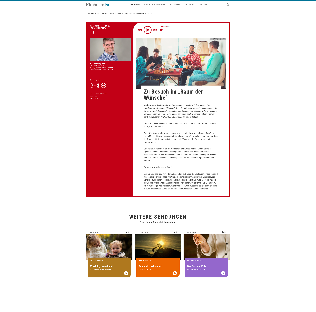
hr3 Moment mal (114, 13)
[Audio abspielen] (126, 273)
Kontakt (202, 5)
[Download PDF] (91, 98)
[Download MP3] (96, 98)
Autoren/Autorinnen (155, 5)
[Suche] (228, 4)
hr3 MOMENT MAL (98, 28)
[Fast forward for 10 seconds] (155, 30)
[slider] (161, 30)
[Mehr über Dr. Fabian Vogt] (110, 49)
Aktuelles (175, 5)
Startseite (90, 13)
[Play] (148, 30)
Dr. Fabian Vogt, (98, 66)
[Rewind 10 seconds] (140, 30)
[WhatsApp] (98, 85)
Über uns (189, 5)
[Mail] (103, 85)
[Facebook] (92, 85)
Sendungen (134, 5)
